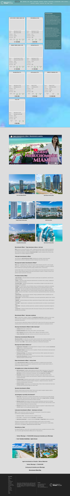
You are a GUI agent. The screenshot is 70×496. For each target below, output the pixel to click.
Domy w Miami (19, 417)
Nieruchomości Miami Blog (35, 470)
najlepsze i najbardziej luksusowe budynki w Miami (31, 424)
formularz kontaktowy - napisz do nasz (28, 439)
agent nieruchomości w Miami (27, 430)
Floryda (8, 2)
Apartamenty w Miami (20, 415)
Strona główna (17, 1)
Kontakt (51, 3)
